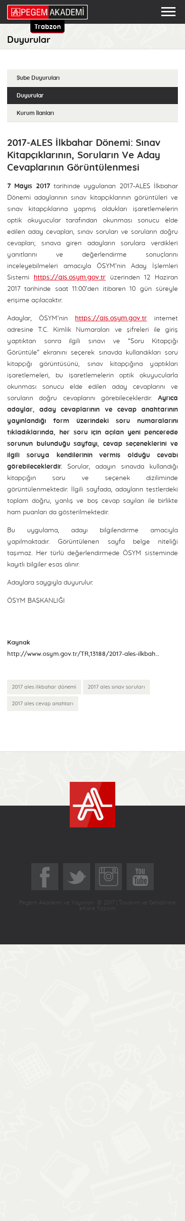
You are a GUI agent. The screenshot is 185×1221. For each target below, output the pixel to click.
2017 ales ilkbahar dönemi (44, 687)
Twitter (76, 876)
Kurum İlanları (35, 113)
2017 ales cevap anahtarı (43, 703)
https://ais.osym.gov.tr (70, 277)
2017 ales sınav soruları (116, 687)
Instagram (108, 876)
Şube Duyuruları (38, 78)
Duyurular (30, 95)
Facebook (44, 876)
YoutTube (140, 876)
